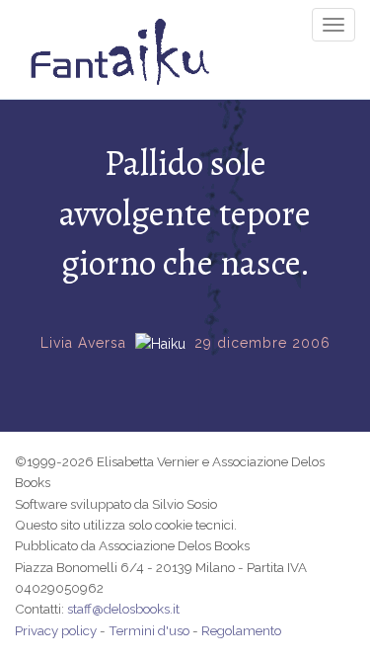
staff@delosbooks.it (123, 609)
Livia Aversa (83, 343)
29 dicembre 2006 (262, 343)
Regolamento (241, 630)
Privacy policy (56, 630)
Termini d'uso (149, 630)
